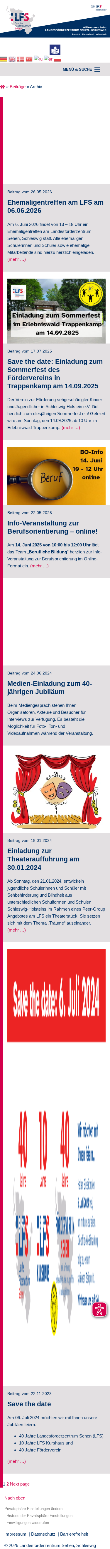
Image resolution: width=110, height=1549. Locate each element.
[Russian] (39, 58)
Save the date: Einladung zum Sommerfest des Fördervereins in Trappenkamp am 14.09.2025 (55, 374)
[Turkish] (30, 58)
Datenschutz (43, 1534)
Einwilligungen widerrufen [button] (27, 1522)
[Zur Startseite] (55, 18)
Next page (20, 1483)
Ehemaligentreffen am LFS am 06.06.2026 (55, 206)
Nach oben (14, 1497)
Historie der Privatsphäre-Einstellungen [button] (39, 1515)
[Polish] (58, 58)
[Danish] (21, 58)
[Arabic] (49, 58)
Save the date (29, 1404)
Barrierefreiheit (74, 1534)
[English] (13, 58)
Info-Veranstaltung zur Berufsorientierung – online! (52, 527)
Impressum (15, 1534)
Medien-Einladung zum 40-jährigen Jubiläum (49, 687)
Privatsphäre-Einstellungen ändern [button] (33, 1508)
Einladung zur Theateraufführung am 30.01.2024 (43, 859)
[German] (4, 58)
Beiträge (18, 86)
